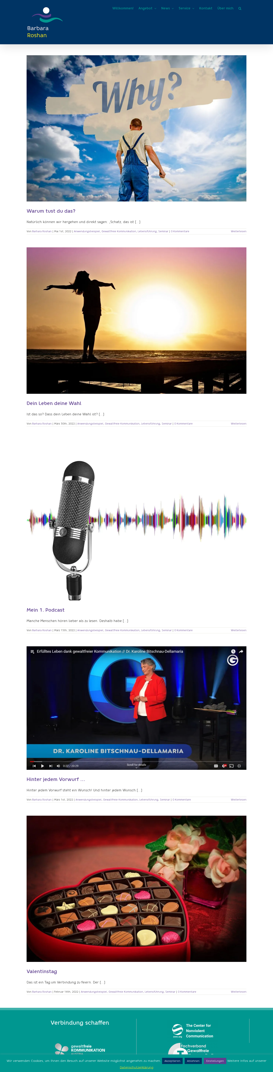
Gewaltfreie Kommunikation (119, 231)
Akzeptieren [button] (172, 1060)
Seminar (163, 231)
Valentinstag (42, 971)
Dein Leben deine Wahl (54, 403)
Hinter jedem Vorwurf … (56, 779)
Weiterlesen (238, 231)
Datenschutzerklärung (136, 1067)
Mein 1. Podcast (46, 610)
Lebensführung (147, 231)
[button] (239, 8)
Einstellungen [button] (215, 1060)
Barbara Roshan (42, 231)
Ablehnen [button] (193, 1060)
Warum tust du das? (51, 211)
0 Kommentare (180, 231)
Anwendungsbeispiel (87, 231)
